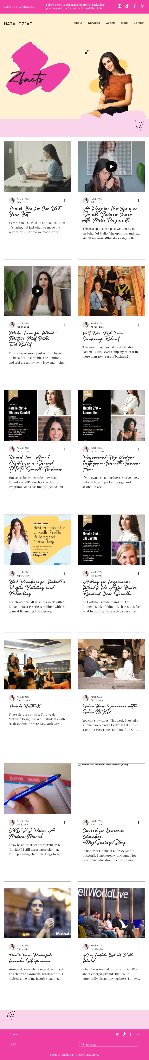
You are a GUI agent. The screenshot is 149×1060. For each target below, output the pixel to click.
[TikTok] (127, 6)
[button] (78, 23)
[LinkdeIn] (142, 6)
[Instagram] (119, 6)
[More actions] (66, 200)
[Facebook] (135, 6)
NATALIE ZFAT (18, 24)
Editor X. (94, 1054)
